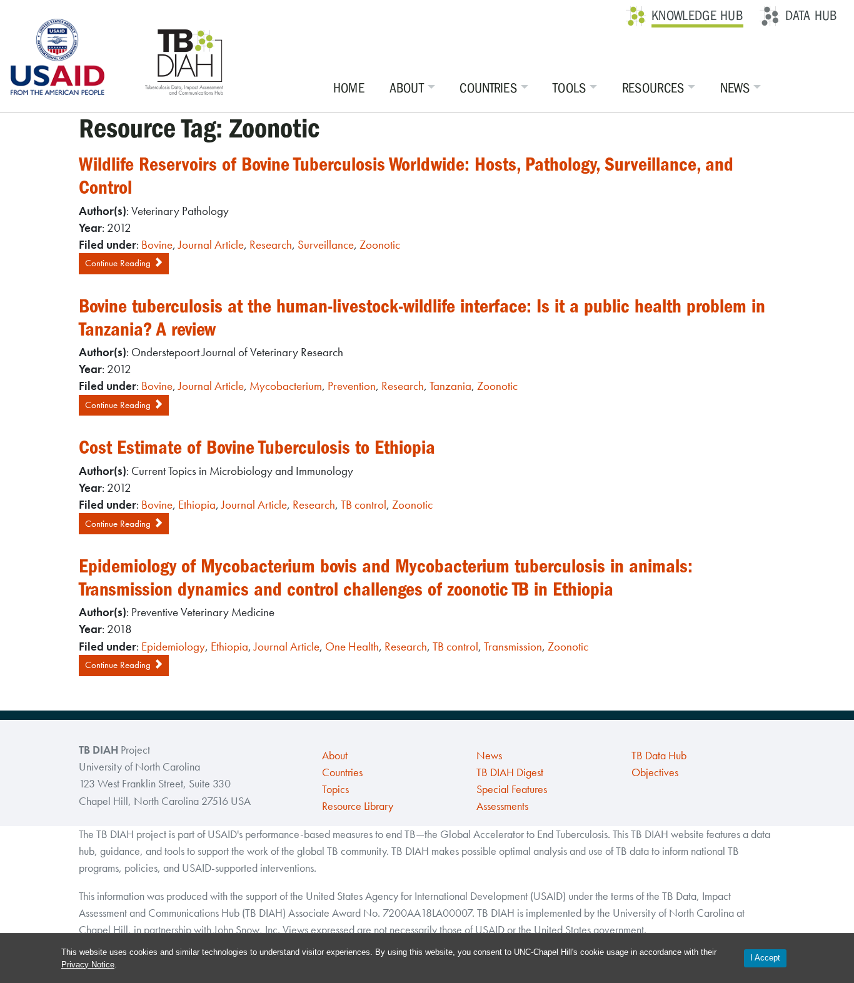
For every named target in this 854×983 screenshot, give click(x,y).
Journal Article (211, 244)
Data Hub (811, 15)
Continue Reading (119, 263)
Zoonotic (379, 244)
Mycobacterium (285, 386)
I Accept (765, 957)
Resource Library (357, 806)
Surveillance (326, 244)
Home (348, 88)
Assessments (502, 806)
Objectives (654, 772)
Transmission (513, 646)
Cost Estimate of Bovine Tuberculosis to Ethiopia (257, 447)
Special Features (511, 789)
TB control (363, 504)
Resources (653, 88)
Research (270, 244)
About (406, 88)
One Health (352, 646)
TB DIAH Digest (509, 772)
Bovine (157, 244)
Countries (488, 88)
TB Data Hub (658, 755)
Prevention (352, 386)
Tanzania (450, 386)
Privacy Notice (87, 964)
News (735, 88)
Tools (569, 88)
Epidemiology (173, 646)
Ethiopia (197, 504)
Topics (335, 789)
